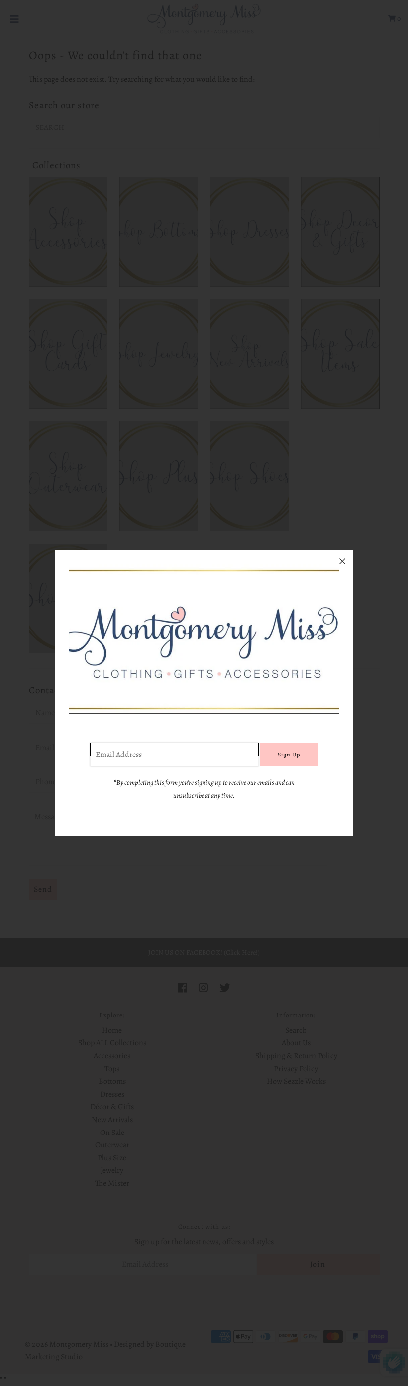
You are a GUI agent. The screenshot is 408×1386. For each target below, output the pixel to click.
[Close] (342, 561)
